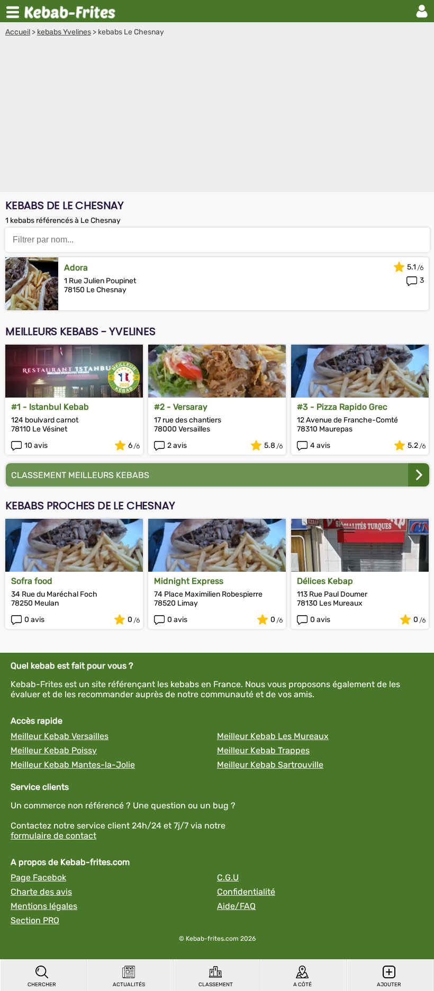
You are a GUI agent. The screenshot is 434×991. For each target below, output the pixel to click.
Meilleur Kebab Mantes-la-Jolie (73, 765)
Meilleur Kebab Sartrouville (270, 765)
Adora (76, 268)
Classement (215, 984)
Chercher (42, 984)
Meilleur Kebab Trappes (263, 750)
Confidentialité (246, 892)
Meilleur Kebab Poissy (54, 750)
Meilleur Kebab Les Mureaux (273, 736)
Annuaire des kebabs (72, 11)
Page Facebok (38, 877)
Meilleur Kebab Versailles (59, 736)
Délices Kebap (325, 581)
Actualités (129, 984)
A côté (302, 984)
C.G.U (228, 877)
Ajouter (389, 984)
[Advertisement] (217, 116)
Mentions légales (44, 906)
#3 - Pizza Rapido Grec (342, 407)
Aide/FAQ (236, 906)
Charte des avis (41, 892)
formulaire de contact (53, 836)
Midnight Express (188, 581)
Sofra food (31, 581)
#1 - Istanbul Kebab (50, 407)
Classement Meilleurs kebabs (80, 475)
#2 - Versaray (180, 407)
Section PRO (35, 920)
